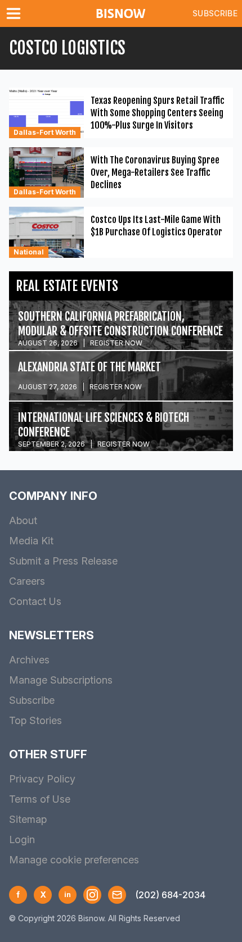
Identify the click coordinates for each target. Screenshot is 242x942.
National (29, 252)
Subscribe (214, 13)
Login (22, 839)
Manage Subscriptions (61, 680)
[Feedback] (117, 895)
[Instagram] (92, 895)
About (23, 520)
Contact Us (35, 601)
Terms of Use (39, 799)
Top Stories (35, 720)
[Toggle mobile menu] (16, 13)
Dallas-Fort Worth (45, 132)
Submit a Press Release (63, 561)
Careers (27, 581)
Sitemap (28, 819)
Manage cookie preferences (74, 860)
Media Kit (31, 541)
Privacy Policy (42, 779)
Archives (29, 660)
